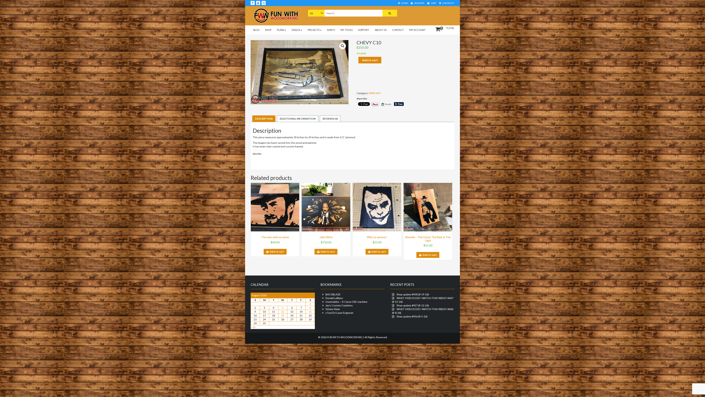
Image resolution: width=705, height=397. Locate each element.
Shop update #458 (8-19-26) (413, 294)
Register (419, 3)
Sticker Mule (333, 309)
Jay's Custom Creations (339, 305)
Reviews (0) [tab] (330, 118)
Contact (398, 29)
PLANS (280, 29)
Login (404, 3)
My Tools (347, 29)
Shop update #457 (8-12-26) (413, 305)
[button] (342, 46)
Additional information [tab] (298, 118)
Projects (314, 29)
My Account (417, 29)
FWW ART (375, 93)
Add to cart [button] (277, 251)
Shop (268, 29)
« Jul (253, 327)
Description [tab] (264, 118)
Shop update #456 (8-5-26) (412, 316)
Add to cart (370, 60)
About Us (381, 29)
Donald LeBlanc (334, 298)
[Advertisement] (431, 15)
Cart (433, 3)
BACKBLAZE (333, 294)
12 (282, 311)
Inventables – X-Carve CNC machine (346, 301)
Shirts (331, 29)
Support (363, 29)
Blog (256, 29)
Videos (296, 29)
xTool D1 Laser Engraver (339, 312)
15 (310, 311)
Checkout (448, 3)
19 (282, 315)
